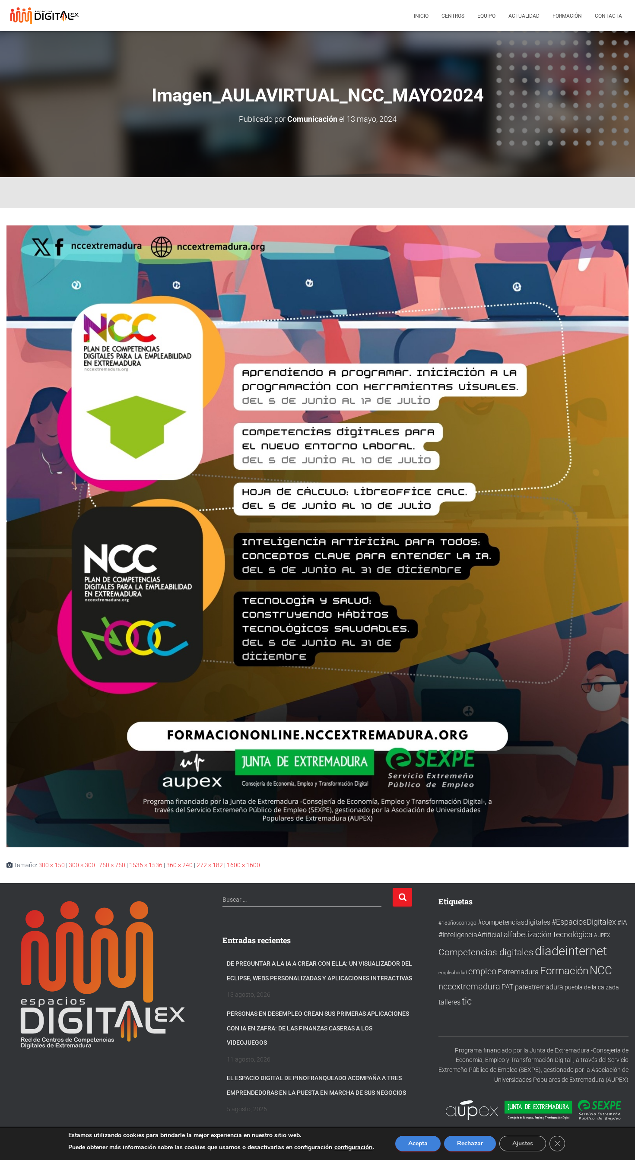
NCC (601, 970)
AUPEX (602, 935)
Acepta (418, 1143)
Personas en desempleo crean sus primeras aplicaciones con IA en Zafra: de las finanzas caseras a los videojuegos (318, 1028)
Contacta (608, 16)
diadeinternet (571, 951)
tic (467, 1001)
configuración (353, 1147)
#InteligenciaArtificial (470, 935)
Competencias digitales (485, 952)
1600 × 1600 (243, 865)
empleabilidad (452, 973)
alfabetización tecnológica (548, 934)
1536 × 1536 (145, 865)
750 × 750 (112, 865)
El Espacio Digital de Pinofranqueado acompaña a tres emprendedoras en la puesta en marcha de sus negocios (316, 1085)
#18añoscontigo (457, 923)
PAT (508, 987)
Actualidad (524, 16)
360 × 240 (179, 865)
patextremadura (539, 987)
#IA (622, 922)
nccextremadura (469, 986)
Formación (567, 16)
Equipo (486, 16)
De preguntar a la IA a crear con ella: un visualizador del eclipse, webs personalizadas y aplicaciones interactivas (319, 971)
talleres (449, 1002)
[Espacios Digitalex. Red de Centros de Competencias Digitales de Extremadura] (45, 15)
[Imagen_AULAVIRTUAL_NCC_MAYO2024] (317, 535)
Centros (452, 16)
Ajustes (522, 1143)
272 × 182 (210, 865)
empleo (482, 971)
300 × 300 (82, 865)
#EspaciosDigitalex (584, 921)
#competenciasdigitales (514, 922)
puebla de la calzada (592, 987)
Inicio (421, 16)
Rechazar (470, 1143)
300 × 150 (51, 865)
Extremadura (518, 971)
